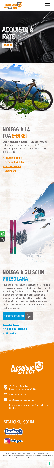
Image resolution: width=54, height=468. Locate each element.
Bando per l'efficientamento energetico (32, 457)
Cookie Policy (16, 408)
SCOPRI (8, 45)
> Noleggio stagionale (15, 328)
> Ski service (10, 333)
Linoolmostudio (6, 455)
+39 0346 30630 (17, 394)
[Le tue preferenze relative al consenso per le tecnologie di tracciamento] (49, 463)
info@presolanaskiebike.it (22, 399)
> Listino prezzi (11, 324)
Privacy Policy (41, 405)
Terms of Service (49, 455)
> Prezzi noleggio (12, 157)
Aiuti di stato (19, 457)
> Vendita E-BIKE (12, 166)
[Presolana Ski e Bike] (13, 5)
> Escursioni (9, 170)
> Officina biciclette (14, 162)
